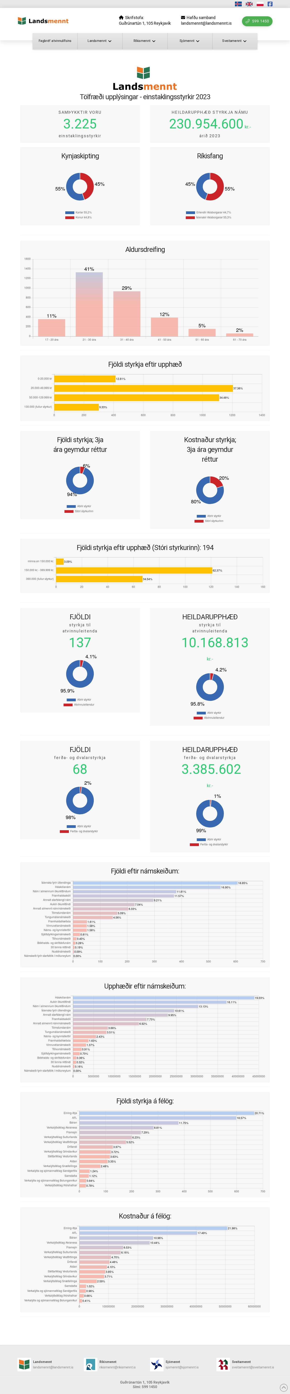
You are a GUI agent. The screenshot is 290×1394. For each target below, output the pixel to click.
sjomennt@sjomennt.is (182, 1367)
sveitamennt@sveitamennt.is (253, 1367)
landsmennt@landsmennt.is (53, 1367)
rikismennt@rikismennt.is (117, 1367)
